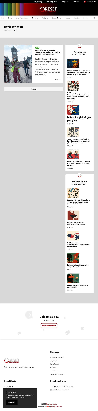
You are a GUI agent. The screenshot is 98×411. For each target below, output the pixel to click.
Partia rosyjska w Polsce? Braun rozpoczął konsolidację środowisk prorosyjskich (79, 119)
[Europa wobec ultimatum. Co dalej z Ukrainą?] (79, 258)
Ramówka (76, 2)
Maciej (53, 407)
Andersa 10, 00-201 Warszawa (63, 386)
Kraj (2, 18)
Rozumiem (11, 402)
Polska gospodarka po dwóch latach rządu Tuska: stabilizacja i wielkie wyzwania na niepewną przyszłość (79, 96)
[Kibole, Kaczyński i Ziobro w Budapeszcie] (79, 278)
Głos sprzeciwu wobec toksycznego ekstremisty (76, 223)
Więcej (33, 89)
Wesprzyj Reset (52, 2)
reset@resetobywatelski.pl (61, 390)
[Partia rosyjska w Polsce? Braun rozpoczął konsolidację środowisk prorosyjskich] (79, 110)
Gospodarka (56, 18)
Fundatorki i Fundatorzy (57, 374)
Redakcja (53, 367)
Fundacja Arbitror (51, 404)
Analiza (76, 18)
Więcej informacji (20, 397)
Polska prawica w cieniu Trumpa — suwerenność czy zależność (78, 245)
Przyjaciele (64, 2)
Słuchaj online (91, 2)
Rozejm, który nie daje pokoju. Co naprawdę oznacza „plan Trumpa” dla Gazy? (78, 202)
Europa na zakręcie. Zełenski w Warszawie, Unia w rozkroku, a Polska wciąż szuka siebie (78, 72)
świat (37, 48)
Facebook (10, 386)
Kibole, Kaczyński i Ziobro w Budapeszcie (77, 286)
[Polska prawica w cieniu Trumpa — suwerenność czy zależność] (79, 235)
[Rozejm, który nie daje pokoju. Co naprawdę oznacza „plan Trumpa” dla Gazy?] (79, 193)
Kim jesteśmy (38, 2)
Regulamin (53, 361)
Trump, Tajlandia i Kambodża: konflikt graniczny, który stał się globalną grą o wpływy (78, 141)
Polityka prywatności (56, 357)
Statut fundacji (54, 364)
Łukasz (59, 407)
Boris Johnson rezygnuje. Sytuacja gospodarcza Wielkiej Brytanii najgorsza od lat (47, 52)
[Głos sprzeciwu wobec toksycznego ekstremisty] (79, 215)
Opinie (85, 18)
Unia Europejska (21, 18)
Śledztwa (34, 18)
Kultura (67, 18)
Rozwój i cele (54, 371)
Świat (10, 18)
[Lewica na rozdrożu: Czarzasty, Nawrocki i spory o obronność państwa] (79, 154)
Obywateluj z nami (49, 325)
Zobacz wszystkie (79, 55)
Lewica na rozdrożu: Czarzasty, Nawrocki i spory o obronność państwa (78, 163)
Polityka (45, 18)
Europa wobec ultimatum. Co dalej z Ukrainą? (77, 266)
